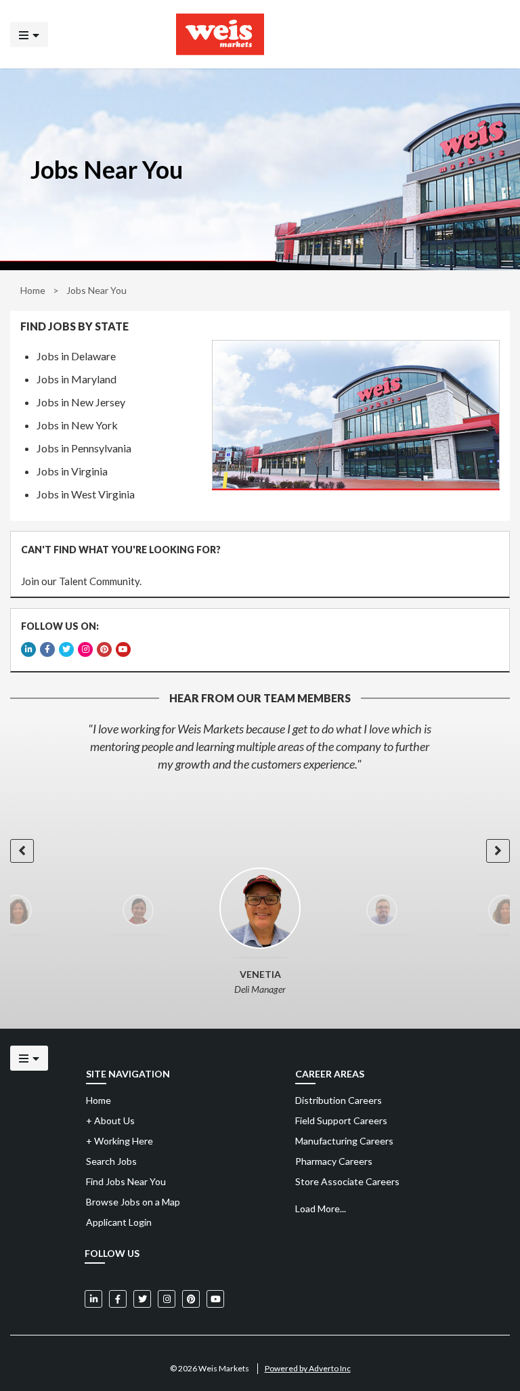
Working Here (119, 1141)
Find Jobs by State (74, 326)
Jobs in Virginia (72, 471)
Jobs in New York (77, 425)
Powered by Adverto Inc (308, 1368)
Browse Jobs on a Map (133, 1201)
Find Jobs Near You (126, 1181)
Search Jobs (111, 1161)
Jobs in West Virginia (86, 494)
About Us (110, 1120)
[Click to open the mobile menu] (29, 34)
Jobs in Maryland (76, 378)
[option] (260, 746)
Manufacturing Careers (344, 1141)
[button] (22, 851)
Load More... (320, 1208)
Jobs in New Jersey (81, 401)
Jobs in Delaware (76, 355)
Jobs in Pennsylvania (84, 448)
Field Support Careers (341, 1120)
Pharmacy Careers (333, 1161)
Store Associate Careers (347, 1181)
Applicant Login (119, 1222)
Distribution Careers (338, 1100)
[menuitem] (399, 1100)
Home (32, 290)
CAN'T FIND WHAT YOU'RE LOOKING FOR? (121, 549)
